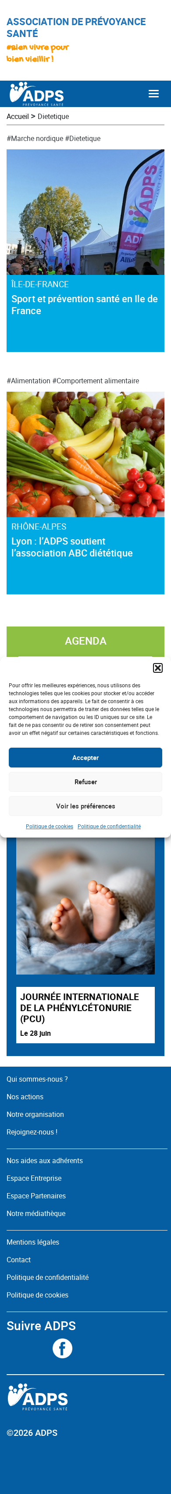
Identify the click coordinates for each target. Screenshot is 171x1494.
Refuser (86, 781)
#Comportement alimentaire (95, 381)
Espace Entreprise (34, 1178)
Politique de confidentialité (109, 826)
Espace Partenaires (36, 1196)
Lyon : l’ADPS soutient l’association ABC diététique (72, 547)
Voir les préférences (85, 805)
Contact (19, 1259)
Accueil (18, 116)
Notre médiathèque (37, 1213)
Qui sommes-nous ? (37, 1079)
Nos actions (25, 1096)
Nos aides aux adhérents (45, 1160)
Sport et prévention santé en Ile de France (84, 304)
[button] (157, 668)
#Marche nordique (35, 138)
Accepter (85, 757)
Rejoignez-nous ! (32, 1132)
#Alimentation (28, 381)
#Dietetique (82, 138)
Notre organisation (35, 1114)
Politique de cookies (49, 826)
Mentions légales (33, 1242)
